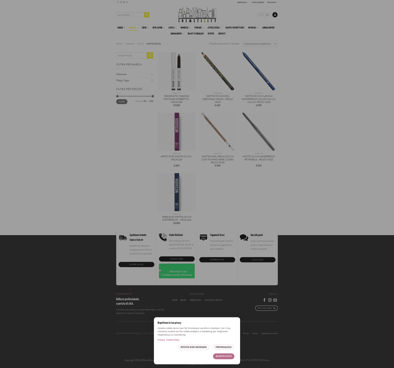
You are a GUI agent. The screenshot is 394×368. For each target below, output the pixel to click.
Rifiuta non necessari (194, 347)
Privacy (161, 339)
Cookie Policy (172, 339)
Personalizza (223, 347)
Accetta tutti (224, 356)
